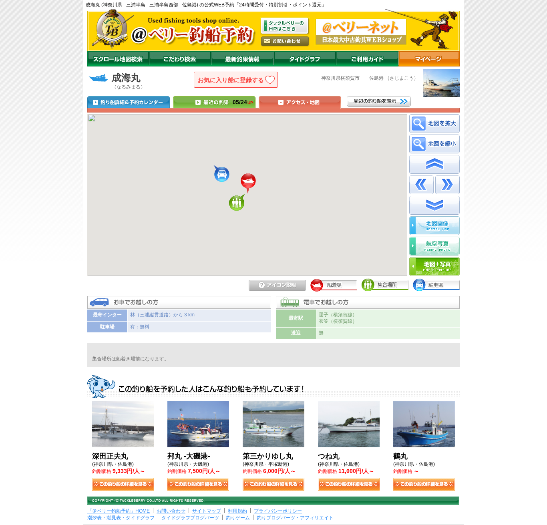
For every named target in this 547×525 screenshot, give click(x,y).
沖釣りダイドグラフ (305, 58)
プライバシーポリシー (278, 511)
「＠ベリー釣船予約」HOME (118, 511)
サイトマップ (206, 511)
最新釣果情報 (242, 58)
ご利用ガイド (367, 58)
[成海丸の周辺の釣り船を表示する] (379, 101)
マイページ (429, 58)
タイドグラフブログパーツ (190, 518)
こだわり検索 (180, 58)
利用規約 (237, 511)
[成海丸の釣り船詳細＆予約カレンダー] (128, 102)
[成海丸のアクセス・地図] (300, 102)
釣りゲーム (238, 518)
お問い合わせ (171, 511)
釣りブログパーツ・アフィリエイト (295, 518)
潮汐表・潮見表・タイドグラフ (121, 518)
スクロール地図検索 (118, 58)
